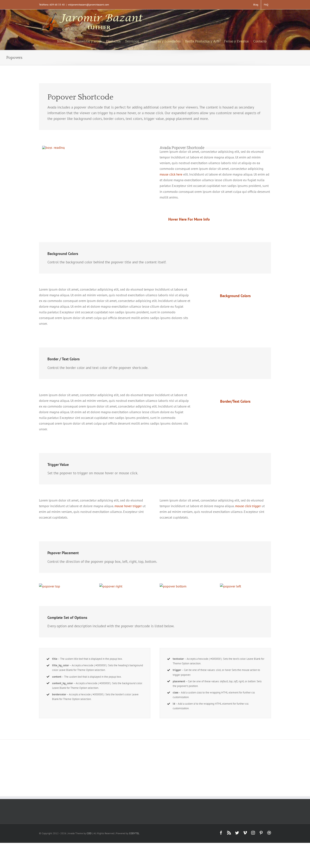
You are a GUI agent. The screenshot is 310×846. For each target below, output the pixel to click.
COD (89, 833)
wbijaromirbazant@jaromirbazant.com (88, 4)
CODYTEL (134, 833)
